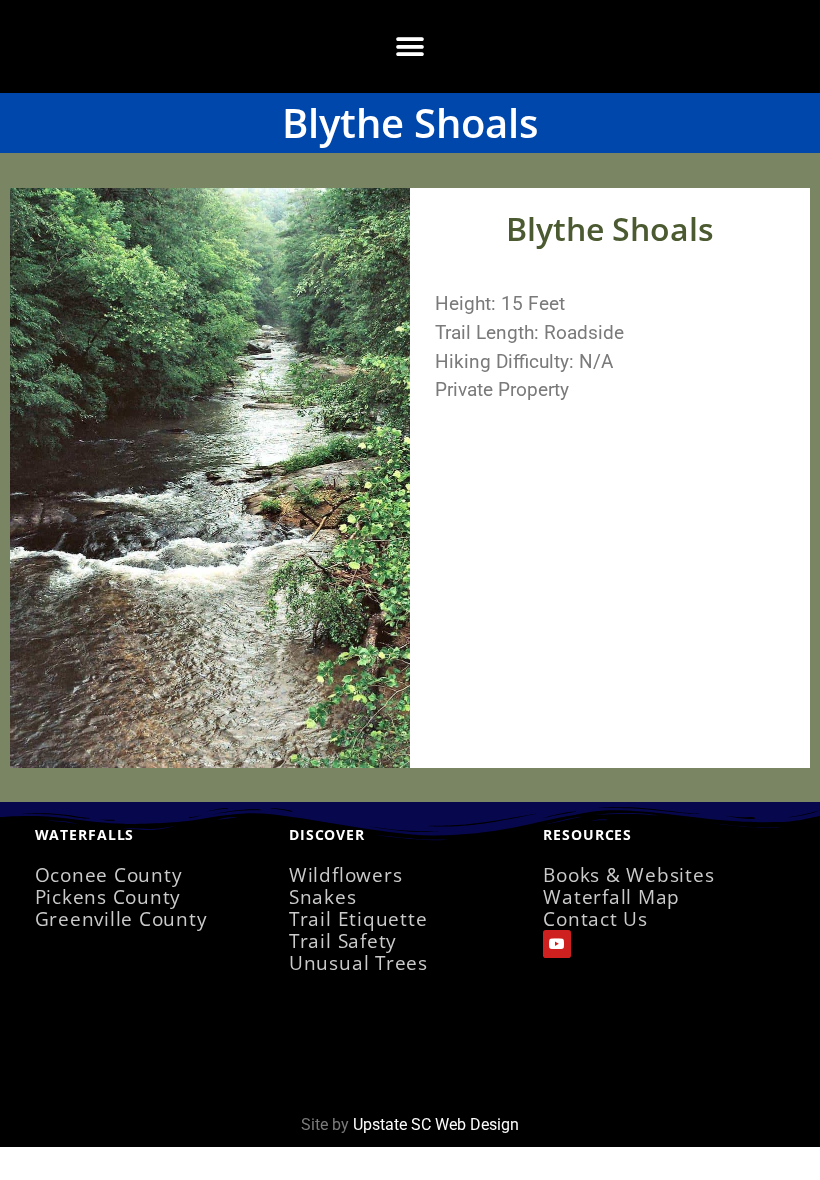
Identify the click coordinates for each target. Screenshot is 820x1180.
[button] (410, 46)
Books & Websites (628, 874)
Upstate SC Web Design (436, 1124)
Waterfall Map (611, 896)
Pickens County (108, 896)
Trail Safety (343, 940)
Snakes (323, 896)
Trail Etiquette (358, 918)
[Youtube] (557, 944)
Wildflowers (345, 874)
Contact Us (595, 918)
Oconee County (109, 874)
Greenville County (121, 918)
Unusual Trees (358, 962)
